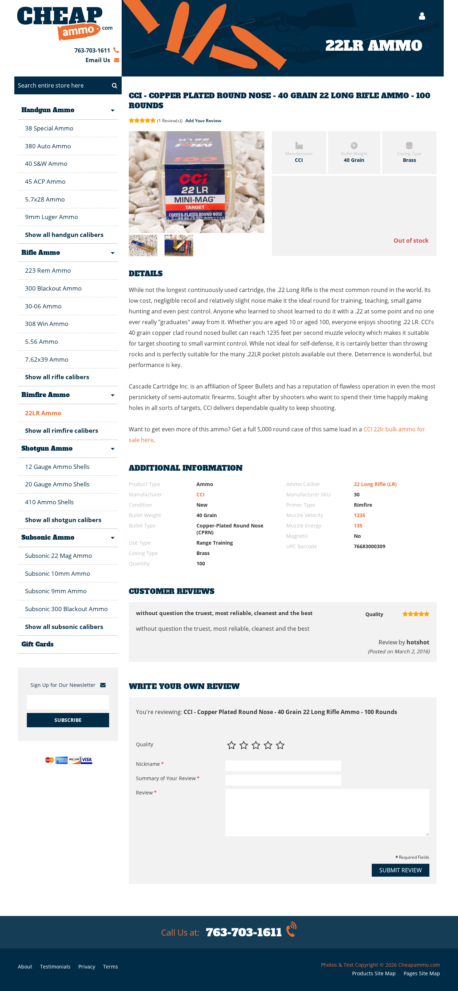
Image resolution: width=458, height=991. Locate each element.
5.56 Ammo (41, 341)
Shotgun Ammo (47, 448)
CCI (200, 494)
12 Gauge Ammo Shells (57, 466)
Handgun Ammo (47, 110)
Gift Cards (37, 644)
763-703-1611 (92, 50)
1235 (359, 515)
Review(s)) (170, 121)
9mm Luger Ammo (51, 217)
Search (114, 85)
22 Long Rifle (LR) (375, 484)
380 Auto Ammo (48, 146)
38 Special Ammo (49, 128)
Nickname (148, 763)
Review (144, 792)
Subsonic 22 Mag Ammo (58, 555)
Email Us (98, 60)
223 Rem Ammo (48, 270)
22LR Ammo (43, 413)
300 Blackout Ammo (53, 288)
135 (358, 525)
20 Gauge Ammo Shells (57, 484)
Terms (110, 966)
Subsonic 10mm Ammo (57, 573)
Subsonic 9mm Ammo (56, 591)
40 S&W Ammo (46, 163)
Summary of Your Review (166, 778)
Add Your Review (203, 121)
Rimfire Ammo (45, 395)
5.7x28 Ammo (45, 199)
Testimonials (55, 966)
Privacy (86, 966)
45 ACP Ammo (45, 181)
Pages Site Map (422, 973)
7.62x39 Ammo (46, 359)
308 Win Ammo (46, 323)
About (25, 966)
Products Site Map (374, 973)
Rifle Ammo (40, 252)
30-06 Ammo (43, 306)
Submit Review (400, 870)
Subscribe (68, 720)
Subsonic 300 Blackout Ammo (66, 609)
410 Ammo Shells (49, 502)
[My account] (418, 15)
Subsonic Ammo (47, 537)
